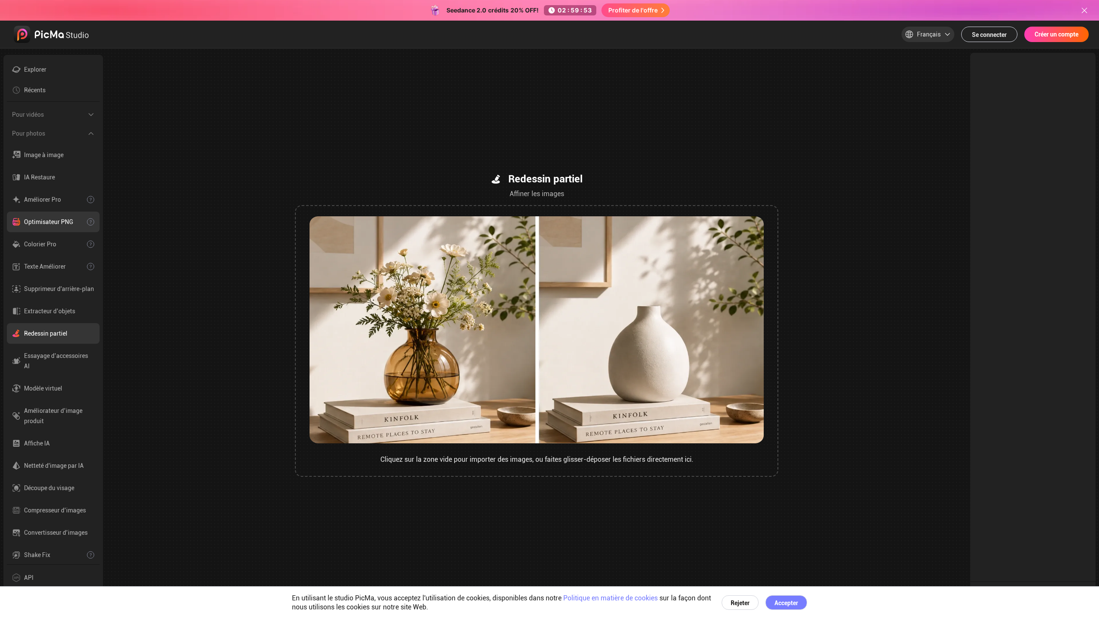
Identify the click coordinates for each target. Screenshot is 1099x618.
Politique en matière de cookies (610, 598)
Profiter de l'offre (633, 10)
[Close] (1084, 10)
